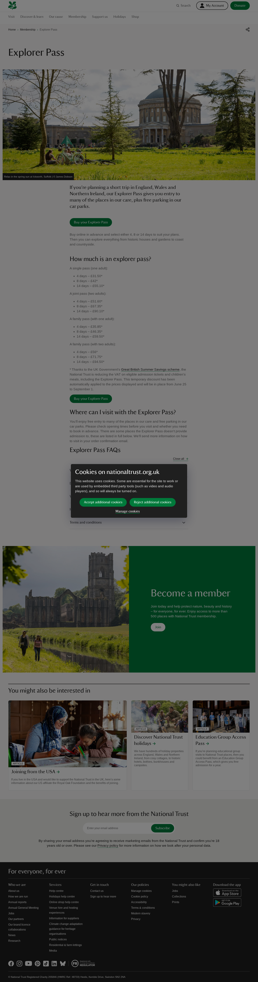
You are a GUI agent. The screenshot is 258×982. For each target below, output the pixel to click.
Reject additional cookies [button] (152, 502)
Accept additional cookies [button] (103, 502)
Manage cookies (127, 511)
